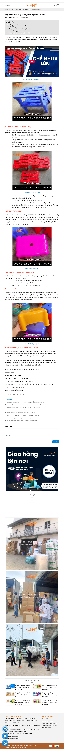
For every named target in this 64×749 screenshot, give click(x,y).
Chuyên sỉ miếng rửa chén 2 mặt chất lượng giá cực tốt (21, 412)
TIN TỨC (14, 9)
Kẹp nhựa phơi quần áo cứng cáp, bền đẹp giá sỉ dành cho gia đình (24, 404)
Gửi (56, 441)
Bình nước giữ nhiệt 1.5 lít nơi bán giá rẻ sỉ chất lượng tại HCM (23, 415)
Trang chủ (7, 9)
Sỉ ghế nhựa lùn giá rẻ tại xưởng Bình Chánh (18, 33)
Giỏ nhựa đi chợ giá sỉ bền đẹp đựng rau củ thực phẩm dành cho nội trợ (25, 418)
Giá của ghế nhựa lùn (12, 27)
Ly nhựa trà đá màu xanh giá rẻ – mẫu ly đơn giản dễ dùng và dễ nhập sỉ (25, 402)
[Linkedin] (17, 395)
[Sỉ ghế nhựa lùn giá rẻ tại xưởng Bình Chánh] (32, 5)
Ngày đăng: (9, 17)
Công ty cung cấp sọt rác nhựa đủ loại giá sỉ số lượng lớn (21, 410)
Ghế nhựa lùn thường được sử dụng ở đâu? (18, 29)
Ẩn (13, 22)
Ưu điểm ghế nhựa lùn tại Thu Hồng (16, 25)
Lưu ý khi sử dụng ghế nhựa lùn (15, 31)
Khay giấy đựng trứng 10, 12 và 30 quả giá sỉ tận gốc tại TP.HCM (23, 407)
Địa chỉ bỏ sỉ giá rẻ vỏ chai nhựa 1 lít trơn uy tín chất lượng (22, 420)
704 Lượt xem (24, 17)
